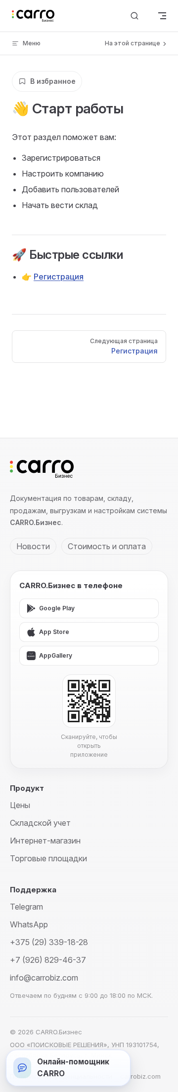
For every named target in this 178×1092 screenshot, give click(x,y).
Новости (33, 546)
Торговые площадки (48, 858)
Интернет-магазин (45, 840)
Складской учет (40, 823)
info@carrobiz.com (44, 978)
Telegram (26, 907)
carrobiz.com (140, 1076)
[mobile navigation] (162, 16)
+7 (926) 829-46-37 (48, 960)
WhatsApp (29, 924)
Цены (20, 805)
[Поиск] (134, 16)
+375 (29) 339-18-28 (49, 942)
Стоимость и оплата (107, 546)
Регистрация (59, 277)
